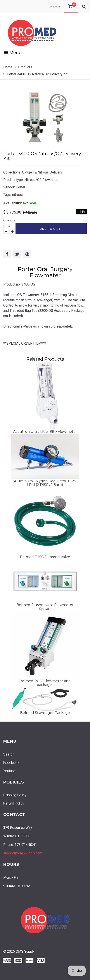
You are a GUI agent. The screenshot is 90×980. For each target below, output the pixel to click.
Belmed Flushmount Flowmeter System (45, 607)
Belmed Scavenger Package (45, 713)
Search (8, 754)
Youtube (9, 771)
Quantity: (9, 220)
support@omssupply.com (22, 853)
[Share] (7, 254)
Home (7, 67)
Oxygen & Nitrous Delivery (42, 172)
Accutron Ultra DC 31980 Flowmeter (45, 432)
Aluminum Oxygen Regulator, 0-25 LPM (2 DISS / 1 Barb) (45, 483)
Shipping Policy (14, 795)
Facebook (11, 763)
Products (25, 67)
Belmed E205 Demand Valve (45, 557)
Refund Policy (13, 803)
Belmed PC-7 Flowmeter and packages (45, 683)
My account (55, 6)
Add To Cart (51, 228)
